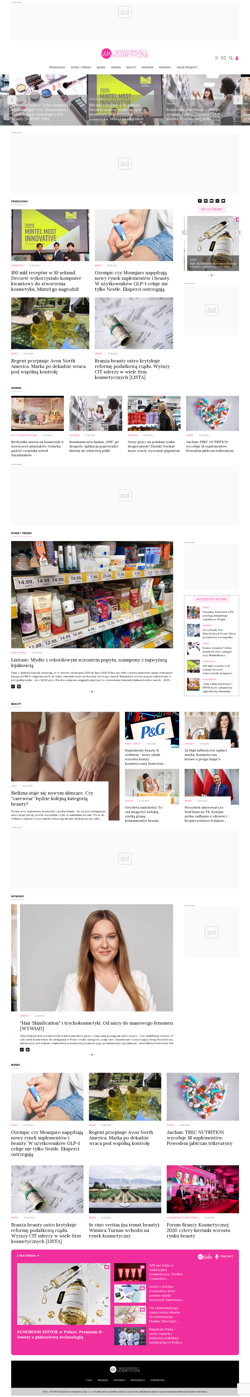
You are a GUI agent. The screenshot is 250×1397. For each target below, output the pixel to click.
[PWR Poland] (125, 1369)
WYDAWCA (119, 1380)
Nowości (165, 67)
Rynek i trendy (81, 67)
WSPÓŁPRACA (137, 1380)
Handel (116, 67)
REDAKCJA (103, 1380)
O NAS (89, 1380)
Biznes (101, 67)
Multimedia (27, 1255)
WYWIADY (17, 896)
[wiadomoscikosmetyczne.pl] (125, 53)
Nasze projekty (187, 67)
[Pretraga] (230, 58)
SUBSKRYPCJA (157, 1380)
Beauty (131, 67)
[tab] (209, 275)
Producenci (57, 67)
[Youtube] (205, 1256)
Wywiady (148, 67)
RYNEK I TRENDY (21, 533)
